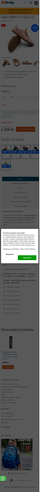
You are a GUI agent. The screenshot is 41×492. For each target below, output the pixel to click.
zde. (33, 245)
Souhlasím (27, 257)
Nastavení (10, 254)
